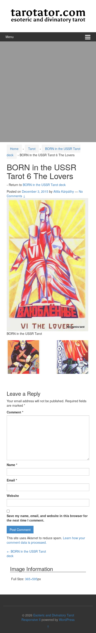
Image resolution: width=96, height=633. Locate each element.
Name (12, 464)
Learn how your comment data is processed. (46, 540)
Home (14, 148)
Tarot (31, 148)
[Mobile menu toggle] (88, 36)
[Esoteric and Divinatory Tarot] (48, 15)
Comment (15, 412)
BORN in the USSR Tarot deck (44, 184)
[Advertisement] (48, 92)
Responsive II (31, 619)
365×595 (31, 579)
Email (12, 480)
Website (13, 495)
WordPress (67, 619)
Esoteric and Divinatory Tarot (53, 615)
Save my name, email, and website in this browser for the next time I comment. (47, 517)
